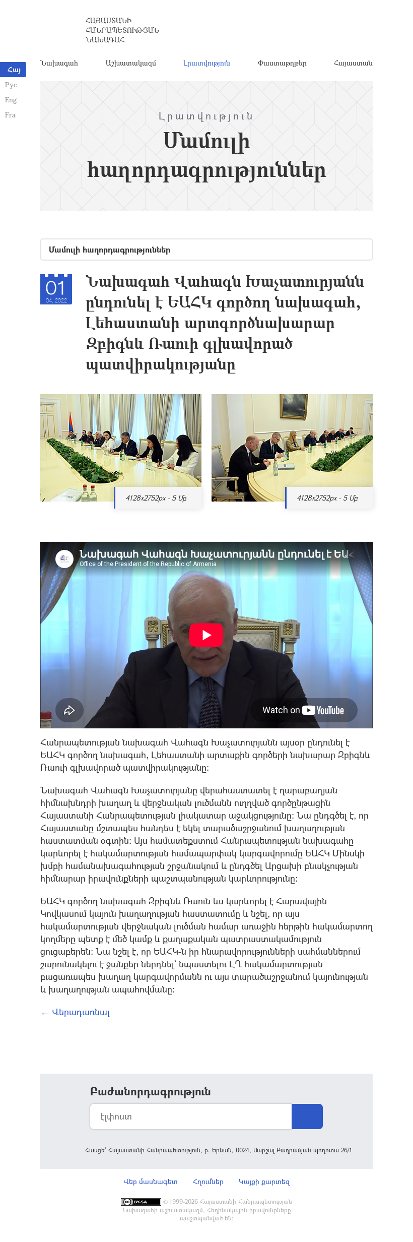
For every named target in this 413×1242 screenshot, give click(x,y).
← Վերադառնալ (75, 1012)
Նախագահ (59, 63)
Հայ (14, 69)
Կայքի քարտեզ (264, 1181)
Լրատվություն (206, 63)
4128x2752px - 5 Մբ (155, 498)
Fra (10, 114)
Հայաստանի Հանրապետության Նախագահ (122, 30)
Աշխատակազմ (131, 63)
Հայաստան (353, 63)
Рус (11, 84)
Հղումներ (208, 1181)
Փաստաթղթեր (282, 63)
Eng (11, 99)
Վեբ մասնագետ (150, 1181)
